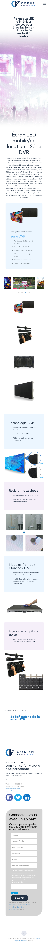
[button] (24, 718)
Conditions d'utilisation (16, 908)
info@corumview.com (13, 788)
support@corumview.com (14, 791)
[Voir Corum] (24, 4)
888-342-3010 (16, 826)
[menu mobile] (45, 4)
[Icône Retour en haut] (24, 933)
